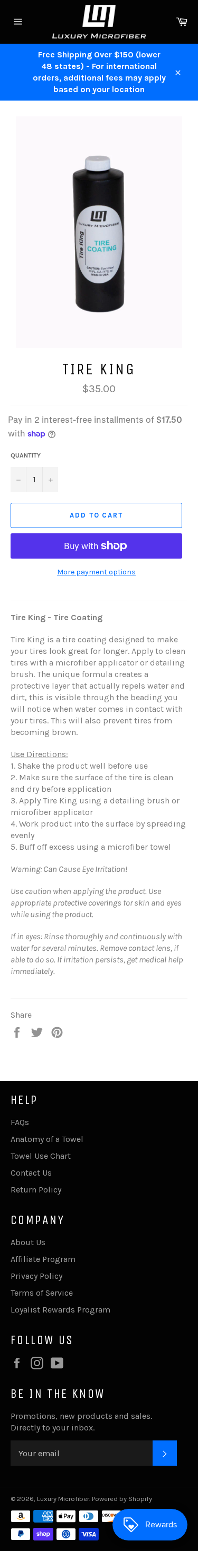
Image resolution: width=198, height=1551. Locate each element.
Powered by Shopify (122, 1499)
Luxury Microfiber (63, 1499)
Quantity (26, 455)
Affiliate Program (43, 1259)
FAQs (20, 1122)
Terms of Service (42, 1293)
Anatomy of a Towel (47, 1139)
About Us (28, 1242)
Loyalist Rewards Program (60, 1310)
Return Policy (36, 1190)
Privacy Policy (36, 1276)
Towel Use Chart (41, 1156)
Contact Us (31, 1173)
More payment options (96, 572)
